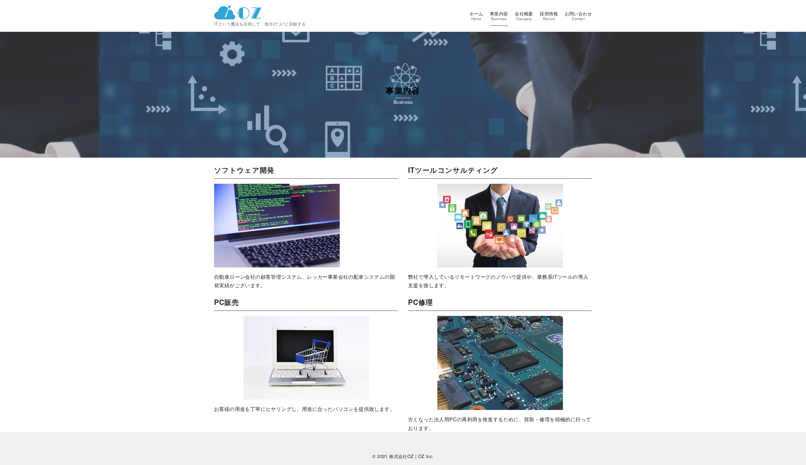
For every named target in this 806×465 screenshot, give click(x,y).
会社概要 (524, 15)
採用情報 (549, 15)
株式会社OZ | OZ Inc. (411, 456)
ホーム (476, 15)
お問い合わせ (578, 15)
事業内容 (499, 15)
